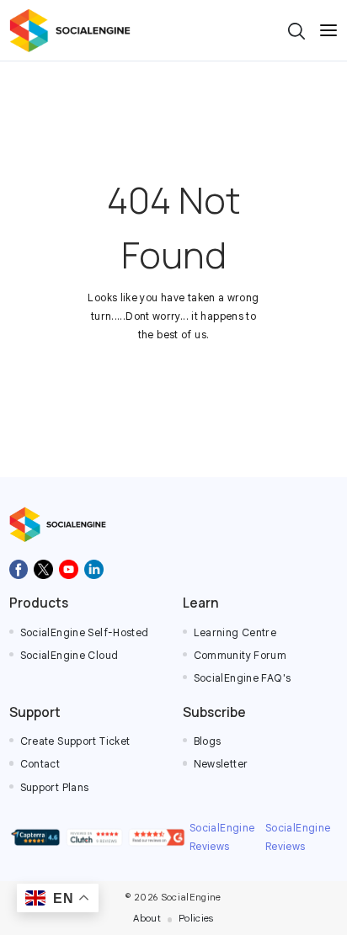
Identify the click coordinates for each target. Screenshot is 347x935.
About (147, 918)
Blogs (208, 741)
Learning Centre (235, 633)
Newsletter (221, 764)
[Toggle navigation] (328, 30)
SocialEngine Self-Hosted (84, 633)
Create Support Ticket (75, 741)
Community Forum (240, 655)
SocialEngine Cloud (69, 655)
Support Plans (54, 787)
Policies (196, 918)
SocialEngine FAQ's (242, 678)
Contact (40, 764)
